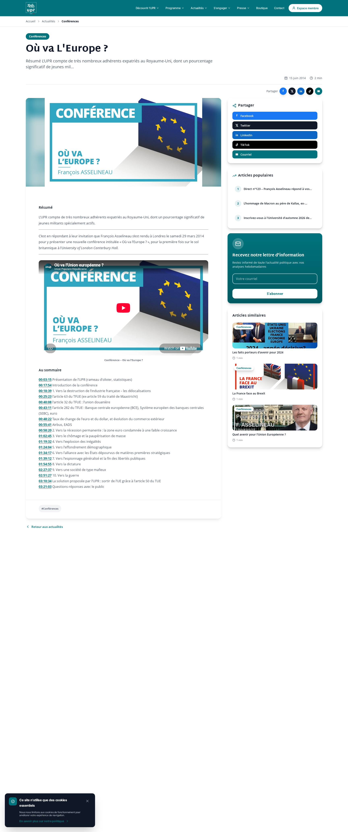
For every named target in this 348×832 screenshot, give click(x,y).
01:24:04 (45, 447)
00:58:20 (45, 430)
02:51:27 (45, 475)
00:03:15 (45, 379)
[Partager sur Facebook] (283, 91)
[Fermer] (87, 801)
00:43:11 (45, 408)
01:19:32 (45, 441)
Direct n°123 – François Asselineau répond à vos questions (277, 189)
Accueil (30, 21)
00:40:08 (45, 402)
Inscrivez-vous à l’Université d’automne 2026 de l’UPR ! (276, 218)
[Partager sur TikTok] (309, 91)
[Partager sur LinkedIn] (300, 91)
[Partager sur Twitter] (292, 91)
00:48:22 (45, 419)
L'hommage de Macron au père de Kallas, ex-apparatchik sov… (274, 203)
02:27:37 (45, 470)
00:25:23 (45, 396)
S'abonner (275, 293)
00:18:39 (45, 391)
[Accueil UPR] (31, 8)
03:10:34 (45, 481)
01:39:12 (45, 458)
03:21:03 (45, 486)
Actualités (48, 21)
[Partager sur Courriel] (318, 91)
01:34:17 (45, 453)
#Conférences (49, 508)
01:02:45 (45, 436)
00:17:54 (45, 385)
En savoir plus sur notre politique (41, 821)
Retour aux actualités (47, 527)
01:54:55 (45, 464)
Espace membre (308, 8)
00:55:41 (45, 424)
